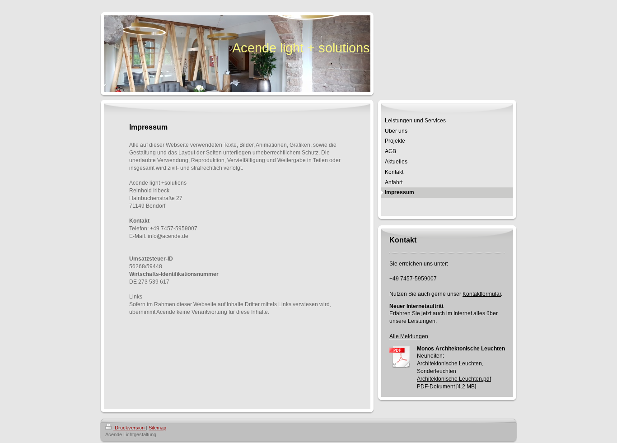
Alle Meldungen (408, 336)
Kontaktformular (482, 294)
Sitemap (157, 427)
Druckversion (129, 427)
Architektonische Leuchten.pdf (454, 379)
